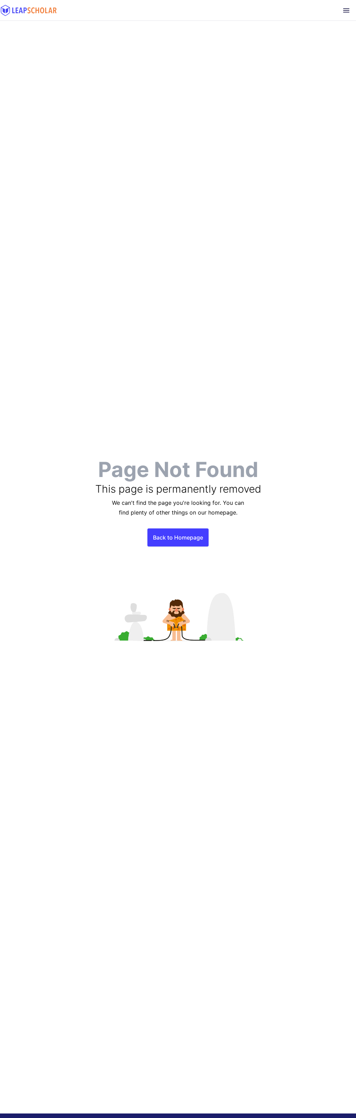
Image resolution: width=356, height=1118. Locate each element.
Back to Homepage (178, 537)
